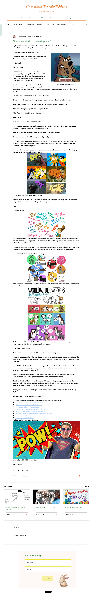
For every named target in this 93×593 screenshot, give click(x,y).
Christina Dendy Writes (46, 7)
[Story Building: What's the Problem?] (17, 497)
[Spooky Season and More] (46, 497)
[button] (87, 24)
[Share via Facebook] (14, 470)
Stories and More (46, 11)
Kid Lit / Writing (18, 24)
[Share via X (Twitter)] (18, 470)
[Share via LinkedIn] (23, 470)
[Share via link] (27, 470)
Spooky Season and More (45, 507)
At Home (40, 24)
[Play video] (46, 440)
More (73, 24)
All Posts (6, 24)
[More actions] (79, 36)
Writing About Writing (73, 507)
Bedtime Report (62, 24)
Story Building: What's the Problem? (16, 508)
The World (50, 24)
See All (87, 486)
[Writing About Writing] (76, 497)
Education (30, 24)
